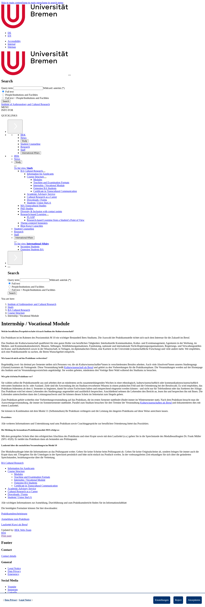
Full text (9, 91)
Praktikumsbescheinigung (14, 513)
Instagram (13, 589)
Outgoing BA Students (25, 482)
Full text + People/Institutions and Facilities (27, 98)
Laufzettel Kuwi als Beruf (14, 524)
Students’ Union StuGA (20, 497)
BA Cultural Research (12, 463)
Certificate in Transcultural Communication (36, 485)
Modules (18, 474)
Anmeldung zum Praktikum (15, 519)
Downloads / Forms (18, 494)
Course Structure (16, 471)
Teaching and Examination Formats (32, 477)
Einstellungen (162, 600)
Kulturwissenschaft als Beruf (78, 367)
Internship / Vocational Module (29, 480)
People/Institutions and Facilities (21, 94)
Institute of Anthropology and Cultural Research (25, 104)
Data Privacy (14, 571)
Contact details (8, 556)
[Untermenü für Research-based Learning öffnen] (47, 215)
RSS (3, 533)
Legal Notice (14, 568)
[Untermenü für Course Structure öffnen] (45, 177)
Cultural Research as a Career (23, 491)
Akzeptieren (194, 600)
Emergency (13, 574)
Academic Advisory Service (22, 488)
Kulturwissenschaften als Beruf (156, 402)
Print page (6, 535)
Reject (178, 600)
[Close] (15, 166)
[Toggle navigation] (69, 75)
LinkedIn (12, 592)
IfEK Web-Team (22, 530)
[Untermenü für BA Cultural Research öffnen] (44, 171)
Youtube (12, 586)
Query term (7, 88)
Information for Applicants (21, 468)
